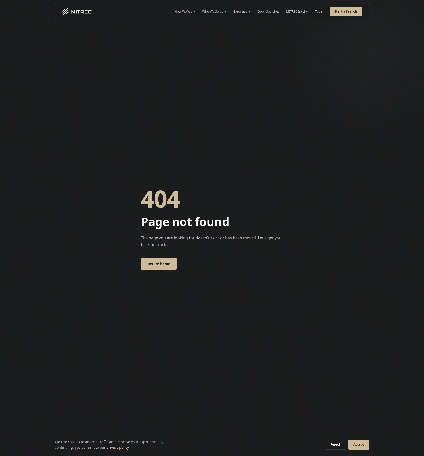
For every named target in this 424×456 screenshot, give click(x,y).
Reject (335, 444)
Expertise (242, 11)
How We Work (184, 11)
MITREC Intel (297, 11)
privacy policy (117, 447)
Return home (159, 263)
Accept (358, 444)
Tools (319, 11)
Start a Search (345, 11)
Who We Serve (214, 11)
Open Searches (268, 11)
